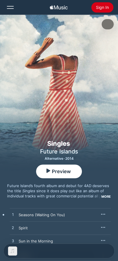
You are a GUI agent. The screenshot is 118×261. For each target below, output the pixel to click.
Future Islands (59, 151)
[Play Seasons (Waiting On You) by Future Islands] (13, 214)
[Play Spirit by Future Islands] (13, 227)
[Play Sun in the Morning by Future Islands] (13, 241)
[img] (59, 7)
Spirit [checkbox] (23, 228)
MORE (106, 197)
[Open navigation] (10, 7)
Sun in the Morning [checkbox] (36, 241)
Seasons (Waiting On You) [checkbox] (42, 215)
